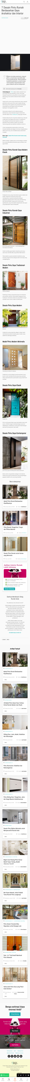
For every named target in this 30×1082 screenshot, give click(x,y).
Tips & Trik (14, 952)
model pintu (15, 114)
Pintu (12, 91)
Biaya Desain (15, 1031)
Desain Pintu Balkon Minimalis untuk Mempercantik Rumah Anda (14, 829)
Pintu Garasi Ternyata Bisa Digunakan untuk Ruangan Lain (12, 925)
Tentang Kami (9, 1050)
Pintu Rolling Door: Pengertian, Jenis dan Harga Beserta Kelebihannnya (14, 798)
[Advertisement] (15, 37)
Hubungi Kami (20, 1050)
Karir (15, 1050)
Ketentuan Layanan (19, 1053)
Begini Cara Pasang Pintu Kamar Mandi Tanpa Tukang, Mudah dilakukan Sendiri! (13, 862)
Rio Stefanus (24, 532)
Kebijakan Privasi (10, 1053)
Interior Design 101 (9, 668)
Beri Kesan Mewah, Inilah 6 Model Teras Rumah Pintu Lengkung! (13, 894)
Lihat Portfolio (15, 1045)
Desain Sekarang (9, 588)
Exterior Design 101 (9, 889)
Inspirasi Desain (8, 825)
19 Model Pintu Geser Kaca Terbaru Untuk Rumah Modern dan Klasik (14, 704)
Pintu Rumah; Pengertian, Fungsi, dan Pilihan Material (13, 528)
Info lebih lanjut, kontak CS (15, 632)
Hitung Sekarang (15, 1014)
